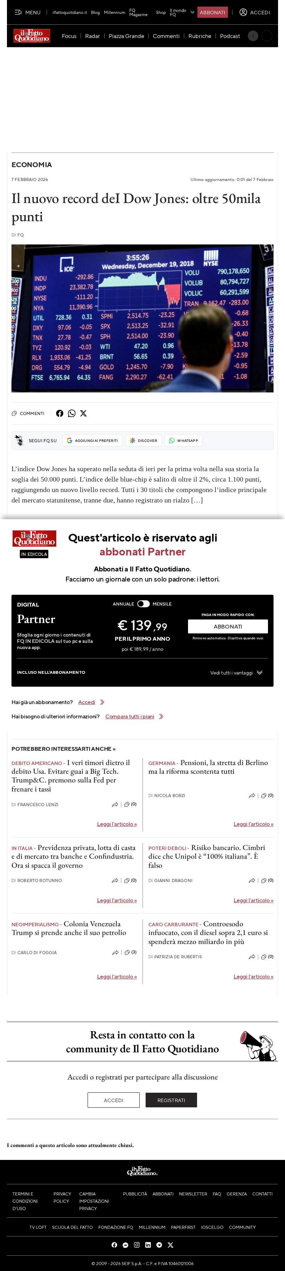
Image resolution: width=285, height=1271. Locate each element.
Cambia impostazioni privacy (94, 1201)
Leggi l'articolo (117, 823)
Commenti (32, 413)
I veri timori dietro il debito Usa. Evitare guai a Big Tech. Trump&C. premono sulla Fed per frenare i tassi (70, 775)
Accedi (114, 1100)
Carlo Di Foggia (34, 952)
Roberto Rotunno (36, 880)
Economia (31, 164)
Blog (95, 12)
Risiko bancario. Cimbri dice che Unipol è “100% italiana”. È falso (206, 856)
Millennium (114, 12)
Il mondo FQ (178, 12)
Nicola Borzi (167, 795)
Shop (161, 12)
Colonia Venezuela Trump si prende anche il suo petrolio (68, 928)
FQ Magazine (138, 12)
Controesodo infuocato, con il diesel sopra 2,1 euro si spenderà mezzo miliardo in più (208, 932)
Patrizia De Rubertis (175, 956)
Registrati (171, 1100)
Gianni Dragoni (170, 880)
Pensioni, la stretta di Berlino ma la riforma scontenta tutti (208, 766)
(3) (134, 952)
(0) (134, 804)
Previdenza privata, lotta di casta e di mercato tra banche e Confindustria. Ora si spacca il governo (73, 856)
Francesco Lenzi (35, 804)
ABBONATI (228, 626)
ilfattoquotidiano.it (69, 12)
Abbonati (212, 12)
